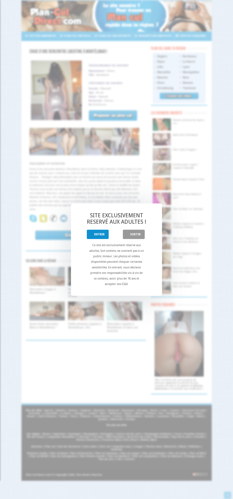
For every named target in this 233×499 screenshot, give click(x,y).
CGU (125, 284)
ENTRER (99, 234)
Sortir (135, 234)
